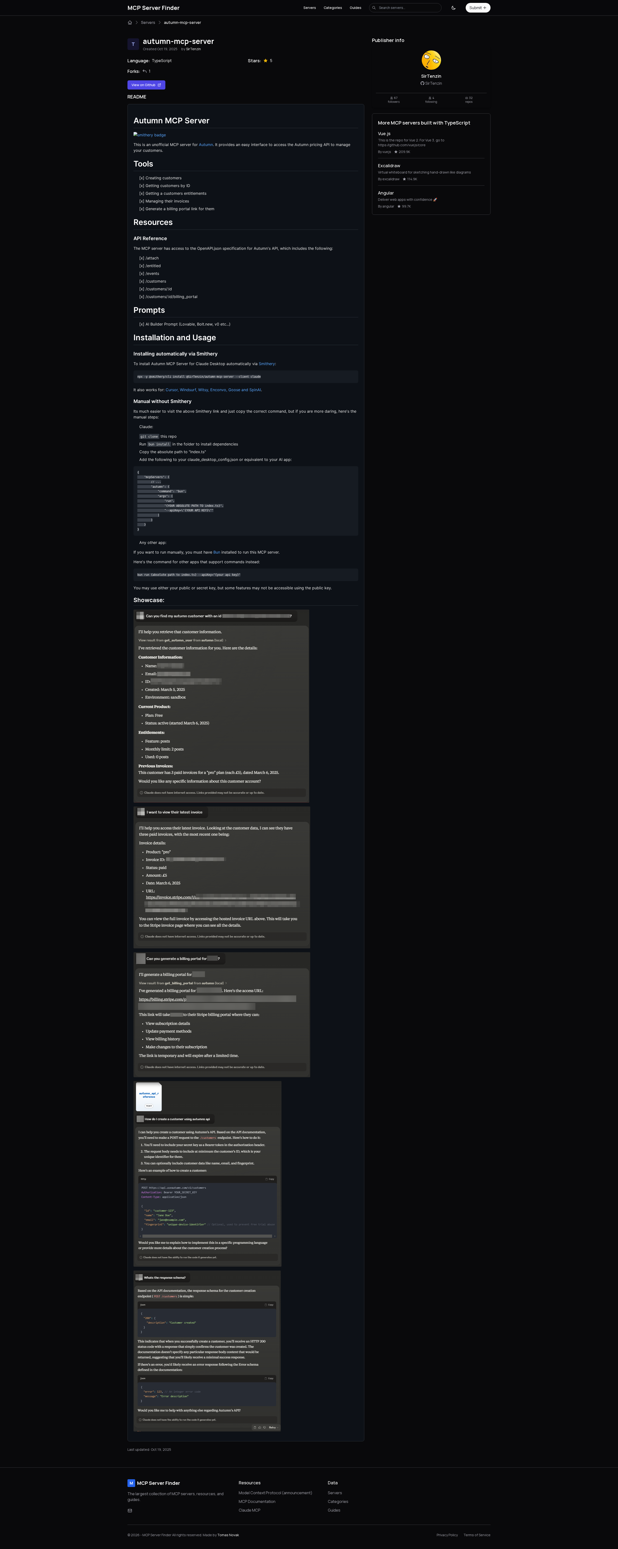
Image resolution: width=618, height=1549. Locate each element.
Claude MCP (249, 1510)
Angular (386, 193)
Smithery (267, 363)
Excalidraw (389, 165)
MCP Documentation (257, 1501)
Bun (216, 552)
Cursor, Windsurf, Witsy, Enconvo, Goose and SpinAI (213, 389)
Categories (333, 7)
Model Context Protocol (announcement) (275, 1492)
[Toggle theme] (453, 7)
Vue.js (384, 133)
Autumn (206, 144)
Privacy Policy (447, 1535)
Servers (309, 7)
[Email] (129, 1510)
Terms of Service (477, 1535)
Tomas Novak (228, 1535)
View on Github (143, 85)
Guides (355, 7)
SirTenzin (193, 49)
